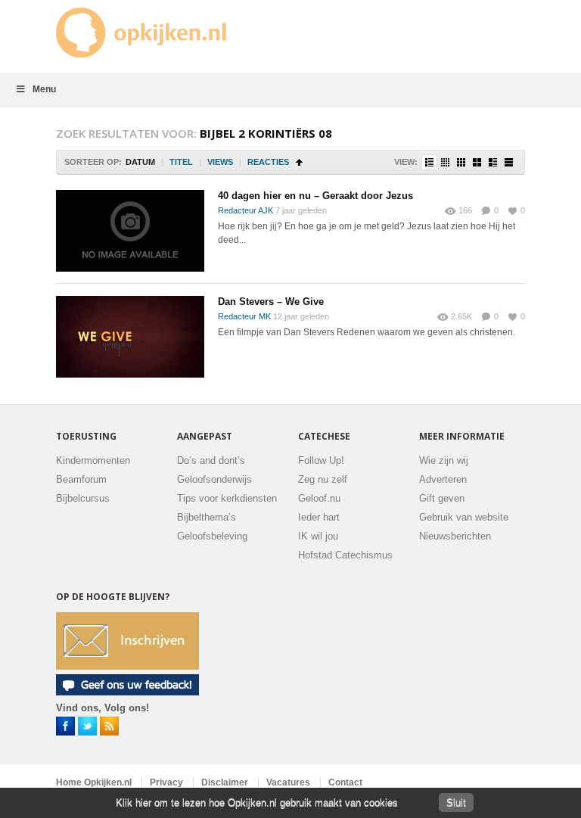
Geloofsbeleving (212, 536)
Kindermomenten (93, 460)
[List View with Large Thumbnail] (509, 162)
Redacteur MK (244, 316)
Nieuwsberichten (455, 536)
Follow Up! (321, 460)
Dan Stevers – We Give (271, 301)
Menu (44, 89)
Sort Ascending (299, 162)
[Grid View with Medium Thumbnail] (477, 162)
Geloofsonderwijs (214, 479)
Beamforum (81, 479)
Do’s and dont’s (211, 460)
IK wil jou (318, 536)
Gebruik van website (463, 517)
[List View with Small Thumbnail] (429, 162)
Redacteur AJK (245, 210)
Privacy (166, 782)
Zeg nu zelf (322, 479)
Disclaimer (224, 782)
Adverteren (443, 479)
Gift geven (441, 498)
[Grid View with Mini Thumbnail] (445, 162)
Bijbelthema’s (206, 517)
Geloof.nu (319, 498)
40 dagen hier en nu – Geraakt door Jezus (315, 195)
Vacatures (288, 782)
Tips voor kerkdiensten (227, 498)
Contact (345, 782)
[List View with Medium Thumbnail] (493, 162)
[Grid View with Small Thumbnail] (461, 162)
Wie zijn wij (443, 460)
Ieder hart (319, 517)
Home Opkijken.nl (94, 782)
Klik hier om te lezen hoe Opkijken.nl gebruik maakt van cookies (257, 802)
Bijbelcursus (83, 498)
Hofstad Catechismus (345, 555)
